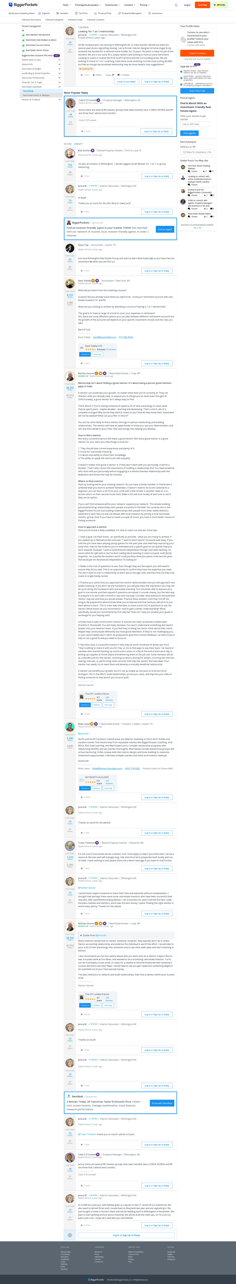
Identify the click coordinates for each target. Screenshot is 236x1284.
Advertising (99, 1257)
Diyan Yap (83, 244)
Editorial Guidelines (135, 1252)
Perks (63, 1266)
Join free (202, 5)
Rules (130, 1257)
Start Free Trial (197, 90)
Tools (65, 5)
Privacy (131, 1259)
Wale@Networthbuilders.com (107, 768)
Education (64, 1257)
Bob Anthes (84, 150)
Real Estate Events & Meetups (36, 95)
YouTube (170, 1257)
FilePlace (64, 1264)
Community (111, 5)
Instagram (171, 1259)
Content (128, 5)
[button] (109, 75)
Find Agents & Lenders (86, 5)
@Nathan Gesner (87, 887)
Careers (98, 1259)
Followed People (75, 19)
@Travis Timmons (87, 1134)
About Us (98, 1252)
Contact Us (99, 1262)
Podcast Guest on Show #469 (158, 768)
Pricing (143, 5)
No (200, 228)
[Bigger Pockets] (24, 5)
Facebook (171, 1252)
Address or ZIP (188, 146)
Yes (194, 228)
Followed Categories (54, 19)
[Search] (176, 5)
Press (97, 1254)
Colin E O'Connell (87, 100)
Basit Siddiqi (84, 280)
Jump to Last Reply (126, 81)
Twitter (170, 1254)
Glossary (64, 1269)
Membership (66, 1252)
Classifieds (28, 91)
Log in (187, 5)
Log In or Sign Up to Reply (157, 81)
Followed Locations (95, 19)
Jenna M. (82, 34)
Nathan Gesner (86, 373)
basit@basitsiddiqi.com (104, 337)
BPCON (221, 5)
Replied (91, 103)
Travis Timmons (86, 842)
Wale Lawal (84, 723)
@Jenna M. (83, 733)
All (23, 30)
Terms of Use (133, 1254)
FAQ (130, 1262)
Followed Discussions (31, 19)
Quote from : (95, 935)
